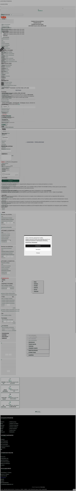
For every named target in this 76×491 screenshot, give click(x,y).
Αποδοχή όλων (38, 245)
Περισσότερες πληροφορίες (31, 242)
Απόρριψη (38, 252)
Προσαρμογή (38, 249)
